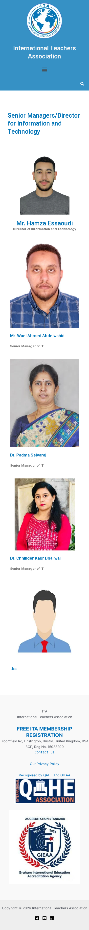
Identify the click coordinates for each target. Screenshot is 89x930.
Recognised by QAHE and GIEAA (44, 775)
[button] (44, 69)
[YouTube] (44, 918)
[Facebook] (37, 918)
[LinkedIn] (52, 918)
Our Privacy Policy (44, 764)
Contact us (44, 752)
